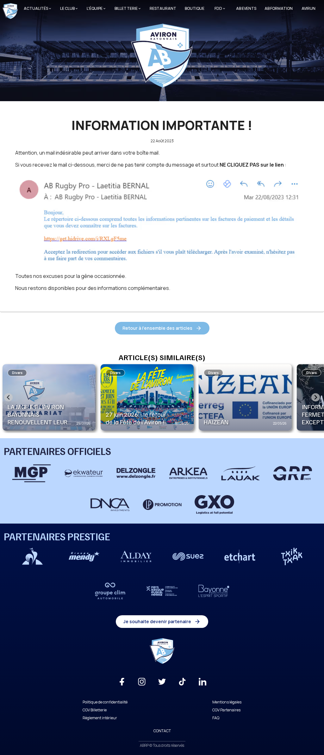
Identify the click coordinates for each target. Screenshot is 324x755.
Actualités (36, 8)
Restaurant (163, 8)
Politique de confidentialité (105, 702)
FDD (218, 8)
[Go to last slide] (8, 397)
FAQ (215, 718)
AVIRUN (308, 8)
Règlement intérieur (100, 718)
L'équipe (95, 8)
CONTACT (162, 731)
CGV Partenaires (226, 710)
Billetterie (126, 8)
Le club (67, 8)
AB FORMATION (279, 8)
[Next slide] (315, 397)
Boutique (194, 8)
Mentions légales (226, 702)
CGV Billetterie (95, 710)
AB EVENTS (246, 8)
